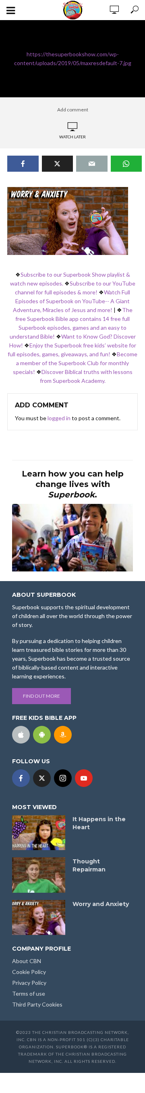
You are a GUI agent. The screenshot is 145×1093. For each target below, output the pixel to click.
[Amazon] (63, 735)
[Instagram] (63, 778)
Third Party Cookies (37, 1004)
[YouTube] (84, 778)
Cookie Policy (29, 971)
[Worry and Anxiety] (38, 917)
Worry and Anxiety (100, 904)
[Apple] (21, 735)
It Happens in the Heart (99, 823)
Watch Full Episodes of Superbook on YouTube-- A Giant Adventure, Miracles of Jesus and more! (71, 301)
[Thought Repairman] (38, 875)
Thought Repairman (89, 865)
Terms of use (28, 993)
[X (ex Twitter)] (42, 778)
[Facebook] (21, 778)
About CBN (26, 960)
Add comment (72, 110)
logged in (59, 418)
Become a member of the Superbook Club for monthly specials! (75, 363)
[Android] (42, 735)
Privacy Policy (29, 982)
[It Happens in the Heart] (38, 833)
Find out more (41, 696)
